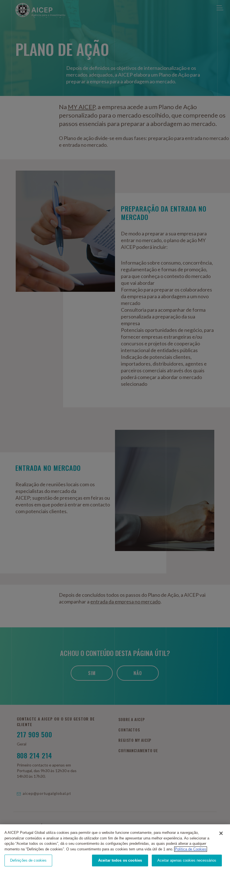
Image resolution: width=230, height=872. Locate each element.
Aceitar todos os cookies (120, 860)
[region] (115, 848)
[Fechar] (221, 833)
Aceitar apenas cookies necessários (186, 860)
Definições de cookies (28, 860)
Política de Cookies (190, 849)
